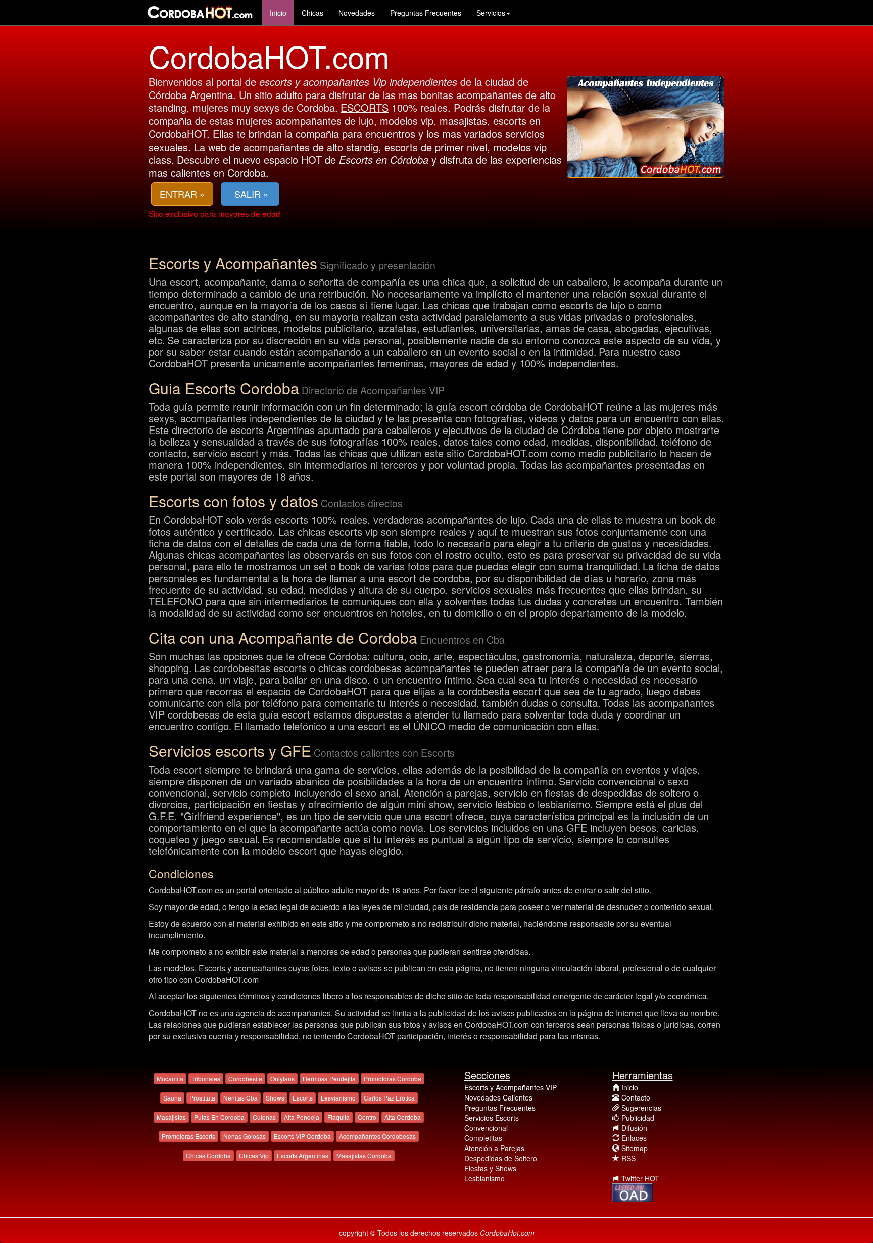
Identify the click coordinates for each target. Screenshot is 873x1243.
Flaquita (338, 1117)
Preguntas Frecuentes (425, 13)
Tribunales (205, 1078)
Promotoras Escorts (188, 1136)
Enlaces (634, 1138)
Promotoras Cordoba (392, 1078)
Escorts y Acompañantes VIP (510, 1087)
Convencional (486, 1128)
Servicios (490, 13)
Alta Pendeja (301, 1117)
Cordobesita (245, 1078)
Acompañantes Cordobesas (377, 1136)
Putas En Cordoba (219, 1117)
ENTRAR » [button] (182, 193)
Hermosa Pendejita (329, 1078)
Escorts (303, 1097)
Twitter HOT (640, 1178)
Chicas (312, 13)
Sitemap (634, 1148)
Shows (275, 1097)
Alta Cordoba (402, 1117)
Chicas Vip (254, 1155)
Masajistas (171, 1117)
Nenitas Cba (240, 1097)
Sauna (172, 1097)
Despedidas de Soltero (500, 1158)
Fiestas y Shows (490, 1168)
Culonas (264, 1117)
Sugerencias (641, 1108)
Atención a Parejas (494, 1148)
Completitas (483, 1138)
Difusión (634, 1128)
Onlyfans (282, 1078)
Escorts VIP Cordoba (302, 1136)
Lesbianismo (484, 1178)
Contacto (635, 1097)
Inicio (278, 13)
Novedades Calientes (498, 1097)
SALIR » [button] (250, 193)
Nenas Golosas (244, 1136)
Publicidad (637, 1118)
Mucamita (170, 1078)
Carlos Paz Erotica (389, 1097)
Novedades (356, 13)
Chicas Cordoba (208, 1155)
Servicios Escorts (491, 1118)
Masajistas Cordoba (364, 1155)
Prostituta (202, 1097)
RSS (628, 1158)
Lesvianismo (338, 1097)
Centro (367, 1117)
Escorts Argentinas (302, 1155)
